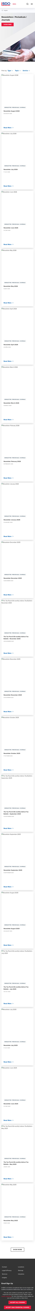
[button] (7, 24)
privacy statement (6, 1296)
